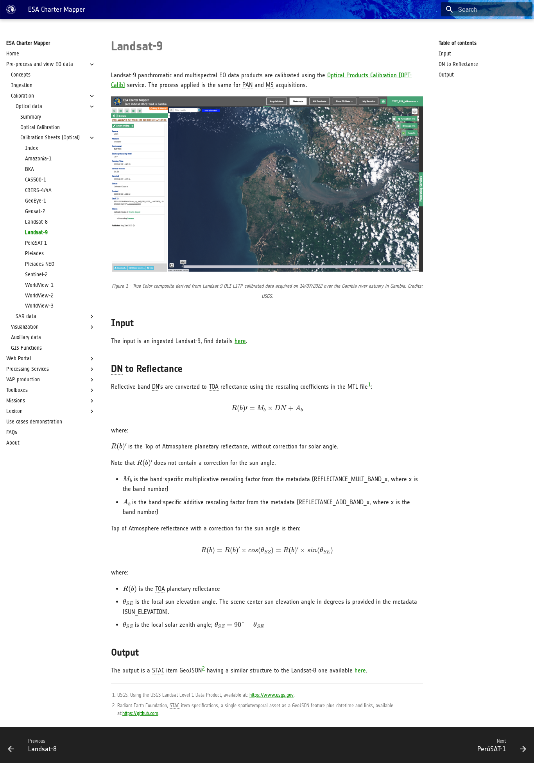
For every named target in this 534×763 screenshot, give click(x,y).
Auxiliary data (26, 337)
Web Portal (18, 358)
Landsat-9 (36, 232)
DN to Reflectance (458, 64)
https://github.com (140, 713)
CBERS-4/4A (38, 190)
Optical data (29, 106)
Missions (15, 400)
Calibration (22, 95)
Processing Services (27, 369)
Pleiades (34, 253)
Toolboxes (17, 390)
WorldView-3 (39, 305)
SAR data (26, 316)
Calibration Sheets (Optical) (50, 137)
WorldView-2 (39, 295)
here (240, 341)
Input (445, 53)
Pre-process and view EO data (39, 64)
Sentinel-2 (36, 274)
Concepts (20, 74)
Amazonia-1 (38, 158)
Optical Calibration (40, 127)
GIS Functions (26, 348)
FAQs (11, 432)
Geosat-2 (35, 211)
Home (12, 53)
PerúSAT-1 (36, 243)
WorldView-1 (39, 285)
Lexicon (14, 411)
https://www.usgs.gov (271, 695)
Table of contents (458, 43)
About (13, 442)
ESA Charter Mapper (28, 43)
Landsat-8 (36, 222)
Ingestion (21, 85)
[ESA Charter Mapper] (11, 9)
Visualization (25, 327)
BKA (29, 169)
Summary (30, 117)
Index (31, 148)
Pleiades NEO (39, 264)
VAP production (23, 379)
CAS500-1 (35, 179)
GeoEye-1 (35, 200)
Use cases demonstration (34, 421)
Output (446, 74)
